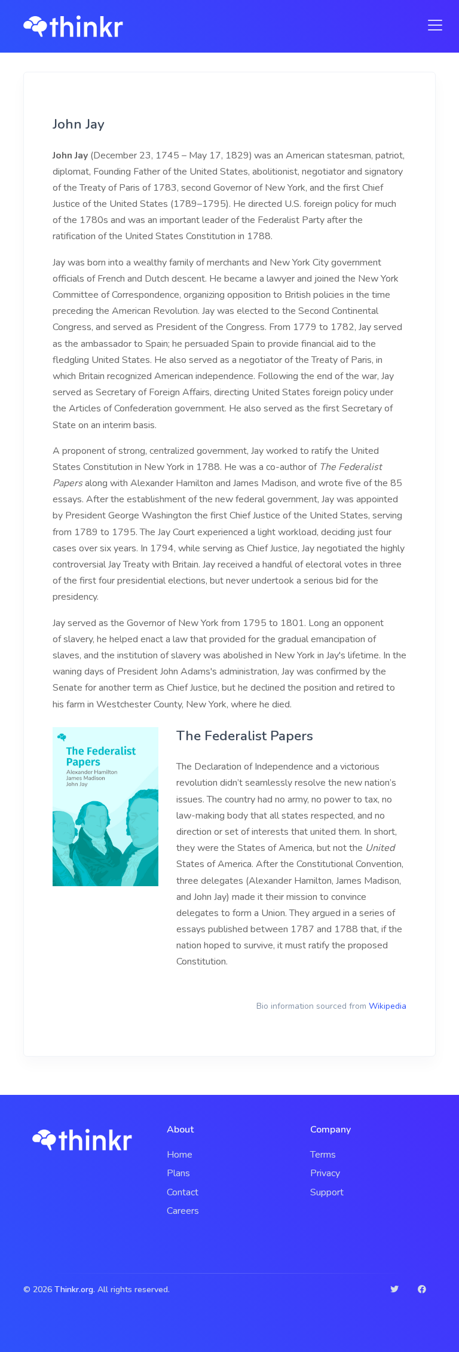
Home (179, 1154)
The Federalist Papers (244, 736)
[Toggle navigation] (431, 25)
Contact (182, 1192)
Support (327, 1192)
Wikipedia (387, 1006)
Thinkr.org (73, 1289)
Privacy (325, 1173)
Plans (178, 1173)
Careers (183, 1210)
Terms (323, 1154)
